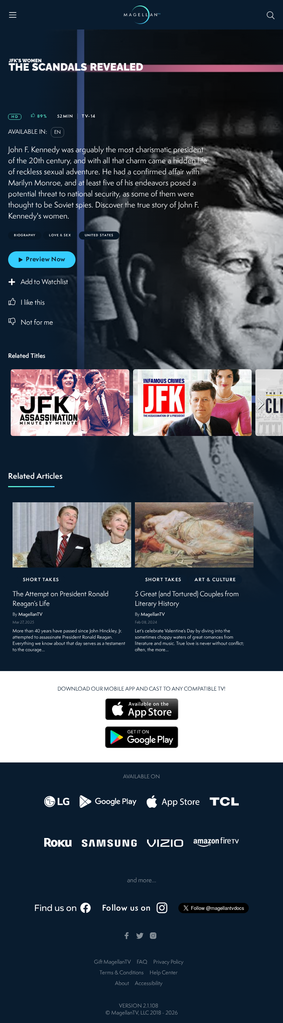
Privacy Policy (168, 962)
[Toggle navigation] (12, 15)
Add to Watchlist (44, 282)
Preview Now (45, 259)
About (122, 984)
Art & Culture (215, 579)
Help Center (164, 973)
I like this (33, 303)
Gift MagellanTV (112, 962)
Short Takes (41, 579)
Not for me (37, 323)
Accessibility (149, 984)
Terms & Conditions (121, 973)
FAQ (142, 962)
